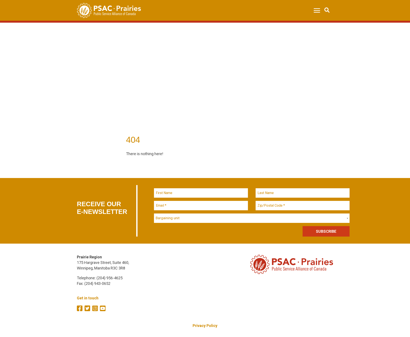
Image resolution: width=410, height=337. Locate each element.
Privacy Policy (205, 325)
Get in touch (87, 298)
